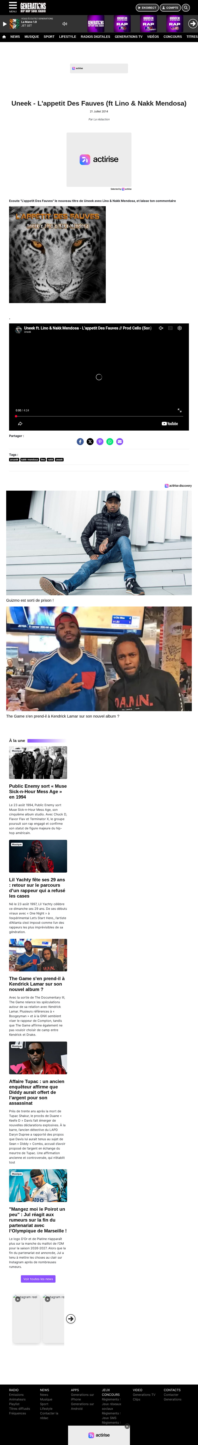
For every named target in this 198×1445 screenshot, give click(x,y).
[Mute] (65, 24)
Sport (49, 36)
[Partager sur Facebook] (79, 443)
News (15, 36)
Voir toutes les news (38, 1279)
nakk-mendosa (29, 459)
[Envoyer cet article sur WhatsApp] (108, 443)
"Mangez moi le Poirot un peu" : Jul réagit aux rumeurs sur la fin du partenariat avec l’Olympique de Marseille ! (38, 1219)
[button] (26, 1319)
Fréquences (17, 1413)
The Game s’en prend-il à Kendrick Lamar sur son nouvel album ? (37, 984)
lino (43, 459)
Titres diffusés (19, 1409)
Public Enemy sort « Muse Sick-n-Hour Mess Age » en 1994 (38, 791)
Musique (32, 36)
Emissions (16, 1395)
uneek (59, 459)
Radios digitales (95, 36)
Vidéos (153, 36)
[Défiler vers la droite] (70, 1319)
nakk (50, 459)
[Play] (5, 24)
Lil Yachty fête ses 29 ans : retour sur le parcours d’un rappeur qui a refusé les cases (37, 888)
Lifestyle (67, 36)
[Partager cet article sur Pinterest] (99, 443)
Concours (173, 36)
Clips (136, 1399)
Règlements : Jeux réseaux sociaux (111, 1404)
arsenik (14, 459)
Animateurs (17, 1399)
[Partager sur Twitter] (89, 443)
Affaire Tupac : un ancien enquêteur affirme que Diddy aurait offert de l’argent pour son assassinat (36, 1092)
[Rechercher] (186, 8)
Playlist (14, 1404)
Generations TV (129, 36)
